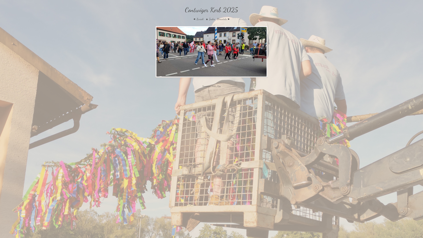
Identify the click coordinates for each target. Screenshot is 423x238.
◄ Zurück (198, 19)
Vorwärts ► (223, 19)
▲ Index (210, 19)
